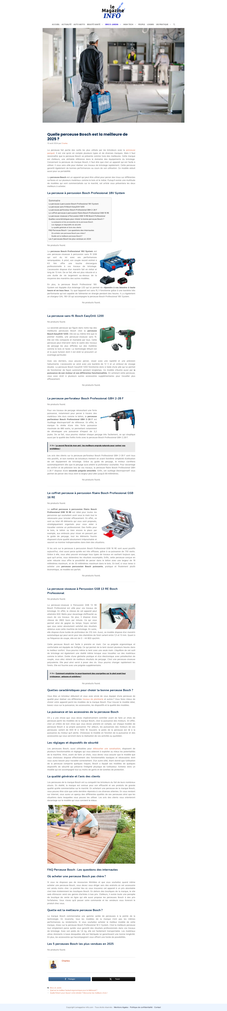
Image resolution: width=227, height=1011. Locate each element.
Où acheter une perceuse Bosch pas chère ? (68, 233)
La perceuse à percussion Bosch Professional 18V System (74, 204)
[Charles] (53, 968)
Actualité (66, 24)
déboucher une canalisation (106, 748)
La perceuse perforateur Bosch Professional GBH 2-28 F (73, 210)
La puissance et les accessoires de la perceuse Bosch (72, 222)
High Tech (128, 24)
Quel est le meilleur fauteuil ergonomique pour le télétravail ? (73, 990)
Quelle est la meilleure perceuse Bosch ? (66, 236)
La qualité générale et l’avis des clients (66, 227)
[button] (174, 24)
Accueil (55, 24)
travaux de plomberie (93, 699)
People (141, 24)
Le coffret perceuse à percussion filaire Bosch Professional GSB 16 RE (79, 213)
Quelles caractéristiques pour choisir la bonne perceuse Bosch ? (76, 219)
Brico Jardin (111, 24)
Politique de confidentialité (141, 1007)
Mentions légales (121, 1007)
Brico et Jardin (55, 988)
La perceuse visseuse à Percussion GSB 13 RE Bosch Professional (77, 216)
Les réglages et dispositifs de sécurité (66, 225)
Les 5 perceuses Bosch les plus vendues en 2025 (70, 239)
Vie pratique (162, 24)
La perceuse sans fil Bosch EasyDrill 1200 (66, 207)
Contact (157, 1007)
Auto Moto (79, 24)
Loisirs (150, 24)
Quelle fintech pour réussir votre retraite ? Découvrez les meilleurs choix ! (79, 993)
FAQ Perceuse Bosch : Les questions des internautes (71, 230)
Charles (66, 961)
